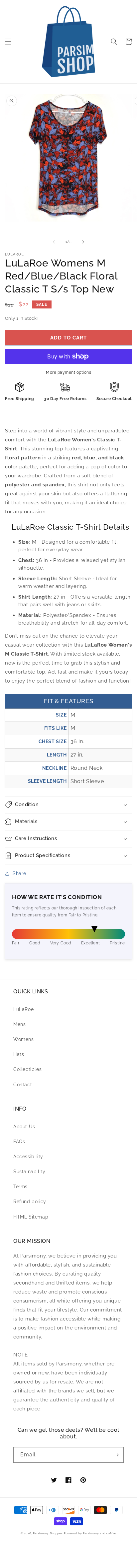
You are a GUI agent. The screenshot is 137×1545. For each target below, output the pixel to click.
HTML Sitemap (30, 1217)
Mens (19, 1024)
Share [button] (19, 873)
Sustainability (29, 1171)
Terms (20, 1186)
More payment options (68, 372)
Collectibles (27, 1069)
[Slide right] (83, 242)
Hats (18, 1054)
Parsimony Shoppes (48, 1533)
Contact (22, 1084)
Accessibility (28, 1156)
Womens (23, 1039)
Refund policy (29, 1201)
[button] (8, 41)
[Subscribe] (116, 1455)
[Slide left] (54, 242)
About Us (24, 1126)
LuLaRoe (23, 1009)
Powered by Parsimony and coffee (90, 1533)
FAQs (19, 1141)
